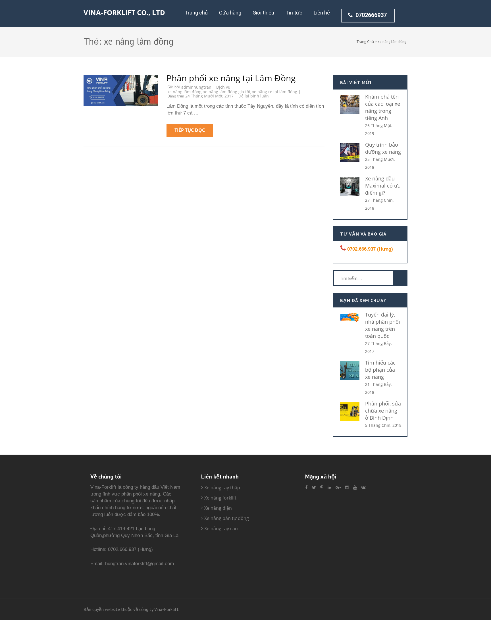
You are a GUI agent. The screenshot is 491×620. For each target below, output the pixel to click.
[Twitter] (314, 487)
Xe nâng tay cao (221, 528)
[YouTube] (355, 487)
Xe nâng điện (218, 508)
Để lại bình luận (253, 96)
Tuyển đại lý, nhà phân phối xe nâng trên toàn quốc (382, 325)
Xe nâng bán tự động (226, 518)
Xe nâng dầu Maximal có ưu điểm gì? (383, 185)
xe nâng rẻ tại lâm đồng (274, 91)
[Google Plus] (338, 487)
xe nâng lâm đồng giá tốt (226, 91)
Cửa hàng (230, 13)
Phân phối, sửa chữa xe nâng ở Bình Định (383, 410)
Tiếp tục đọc (189, 130)
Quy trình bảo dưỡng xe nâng (383, 148)
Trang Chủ (365, 41)
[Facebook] (306, 487)
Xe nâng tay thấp (222, 487)
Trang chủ (196, 13)
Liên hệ (322, 13)
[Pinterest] (321, 487)
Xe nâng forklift (220, 498)
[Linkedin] (329, 487)
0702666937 (371, 15)
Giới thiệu (263, 13)
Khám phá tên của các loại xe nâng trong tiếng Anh (382, 107)
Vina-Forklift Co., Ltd (124, 12)
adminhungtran (196, 87)
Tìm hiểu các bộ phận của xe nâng (380, 369)
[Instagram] (347, 487)
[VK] (363, 487)
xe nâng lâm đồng (184, 91)
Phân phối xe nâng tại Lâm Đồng (231, 78)
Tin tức (294, 13)
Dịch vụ (223, 87)
